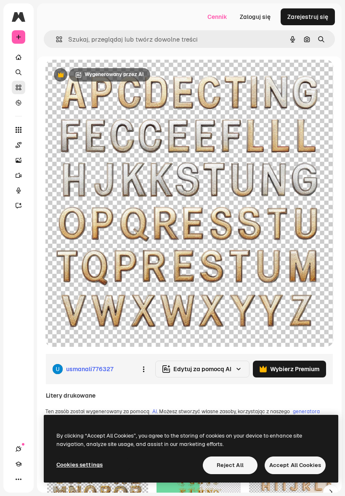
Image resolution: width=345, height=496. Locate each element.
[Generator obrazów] (18, 160)
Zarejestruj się (307, 17)
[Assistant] (18, 205)
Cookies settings (79, 464)
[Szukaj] (18, 72)
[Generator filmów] (18, 175)
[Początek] (18, 57)
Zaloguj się (255, 17)
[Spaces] (18, 145)
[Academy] (18, 464)
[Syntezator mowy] (18, 190)
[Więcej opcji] (143, 369)
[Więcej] (18, 479)
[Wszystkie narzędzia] (18, 130)
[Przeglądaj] (18, 102)
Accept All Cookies (295, 465)
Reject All (230, 465)
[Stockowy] (18, 87)
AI (154, 411)
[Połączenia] (18, 449)
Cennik (217, 17)
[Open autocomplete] (55, 39)
